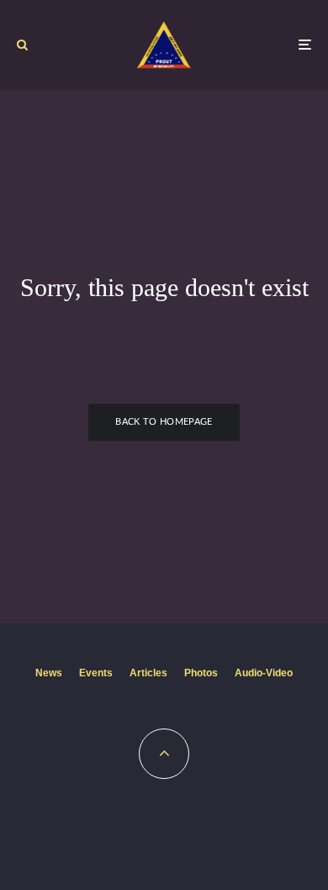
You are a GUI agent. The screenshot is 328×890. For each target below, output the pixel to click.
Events (96, 673)
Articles (148, 673)
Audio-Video (264, 673)
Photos (201, 673)
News (48, 673)
